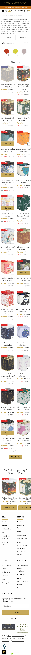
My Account (21, 522)
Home (3, 16)
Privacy (20, 638)
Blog (3, 579)
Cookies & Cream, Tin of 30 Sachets (23, 310)
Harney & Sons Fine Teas (15, 636)
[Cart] (28, 11)
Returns (19, 532)
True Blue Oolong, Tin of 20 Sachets (7, 344)
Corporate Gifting (22, 539)
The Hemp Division (5, 543)
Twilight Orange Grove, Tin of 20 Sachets (23, 87)
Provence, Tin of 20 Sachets (7, 215)
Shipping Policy (22, 535)
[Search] (6, 11)
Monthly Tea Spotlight (6, 537)
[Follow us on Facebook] (4, 618)
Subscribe (15, 612)
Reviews (4, 569)
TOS (15, 638)
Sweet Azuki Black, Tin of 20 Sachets (23, 439)
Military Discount (7, 583)
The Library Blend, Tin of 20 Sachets (7, 86)
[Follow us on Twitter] (8, 618)
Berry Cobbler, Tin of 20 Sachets (7, 248)
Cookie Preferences (18, 641)
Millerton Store (6, 529)
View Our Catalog (23, 565)
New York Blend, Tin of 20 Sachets (8, 408)
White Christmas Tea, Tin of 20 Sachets (23, 408)
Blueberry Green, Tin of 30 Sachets (23, 344)
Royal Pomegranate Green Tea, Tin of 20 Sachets (7, 182)
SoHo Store (5, 525)
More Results (15, 457)
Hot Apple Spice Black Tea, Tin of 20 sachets (8, 150)
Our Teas (5, 522)
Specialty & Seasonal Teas (14, 16)
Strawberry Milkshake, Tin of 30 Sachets (8, 279)
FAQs (19, 542)
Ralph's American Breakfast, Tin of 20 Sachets (23, 216)
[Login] (24, 11)
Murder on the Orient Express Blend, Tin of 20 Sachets (7, 376)
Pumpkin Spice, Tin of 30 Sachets (23, 150)
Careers (19, 588)
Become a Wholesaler (20, 570)
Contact (19, 578)
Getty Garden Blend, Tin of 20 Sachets (7, 119)
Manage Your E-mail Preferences (22, 547)
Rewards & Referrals (20, 526)
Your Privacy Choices (21, 553)
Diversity (5, 576)
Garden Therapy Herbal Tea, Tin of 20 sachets (23, 279)
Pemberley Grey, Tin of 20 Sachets (23, 119)
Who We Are (6, 565)
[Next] (28, 43)
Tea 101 (4, 533)
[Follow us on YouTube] (16, 618)
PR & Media (21, 575)
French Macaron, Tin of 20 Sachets (23, 375)
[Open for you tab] (4, 652)
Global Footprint (7, 572)
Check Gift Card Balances (22, 583)
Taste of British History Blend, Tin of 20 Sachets (7, 440)
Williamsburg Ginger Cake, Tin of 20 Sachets (7, 311)
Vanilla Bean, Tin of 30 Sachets (23, 181)
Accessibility (6, 641)
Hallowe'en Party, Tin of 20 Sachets (23, 248)
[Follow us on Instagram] (12, 618)
